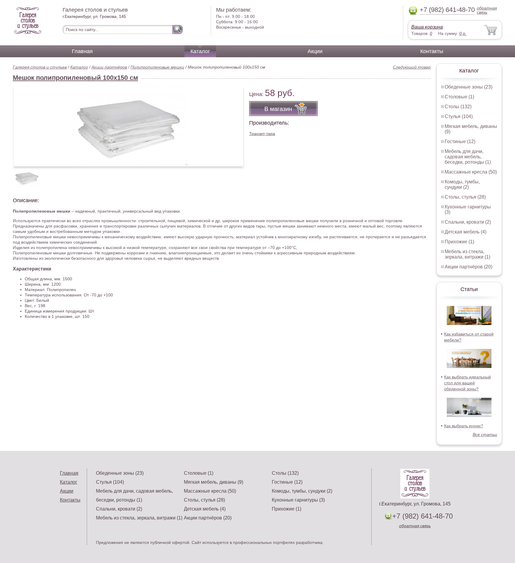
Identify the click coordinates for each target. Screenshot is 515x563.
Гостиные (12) (460, 141)
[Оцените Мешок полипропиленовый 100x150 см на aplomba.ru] (128, 126)
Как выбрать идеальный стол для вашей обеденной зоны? (467, 383)
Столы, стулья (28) (465, 196)
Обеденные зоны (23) (468, 86)
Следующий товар (412, 67)
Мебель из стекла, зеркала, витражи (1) (467, 254)
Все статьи (485, 434)
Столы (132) (458, 106)
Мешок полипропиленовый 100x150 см (75, 77)
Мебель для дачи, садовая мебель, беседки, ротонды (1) (468, 157)
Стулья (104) (459, 116)
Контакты (431, 51)
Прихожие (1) (459, 241)
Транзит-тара (262, 133)
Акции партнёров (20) (468, 266)
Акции (315, 51)
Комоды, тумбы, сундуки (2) (462, 184)
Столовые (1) (459, 96)
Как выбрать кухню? (463, 425)
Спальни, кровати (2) (468, 222)
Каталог (200, 51)
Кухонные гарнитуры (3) (298, 499)
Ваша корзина (427, 27)
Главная (82, 51)
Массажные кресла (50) (471, 171)
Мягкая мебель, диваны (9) (213, 482)
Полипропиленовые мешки (157, 67)
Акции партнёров (109, 67)
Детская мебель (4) (465, 231)
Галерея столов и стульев (40, 67)
